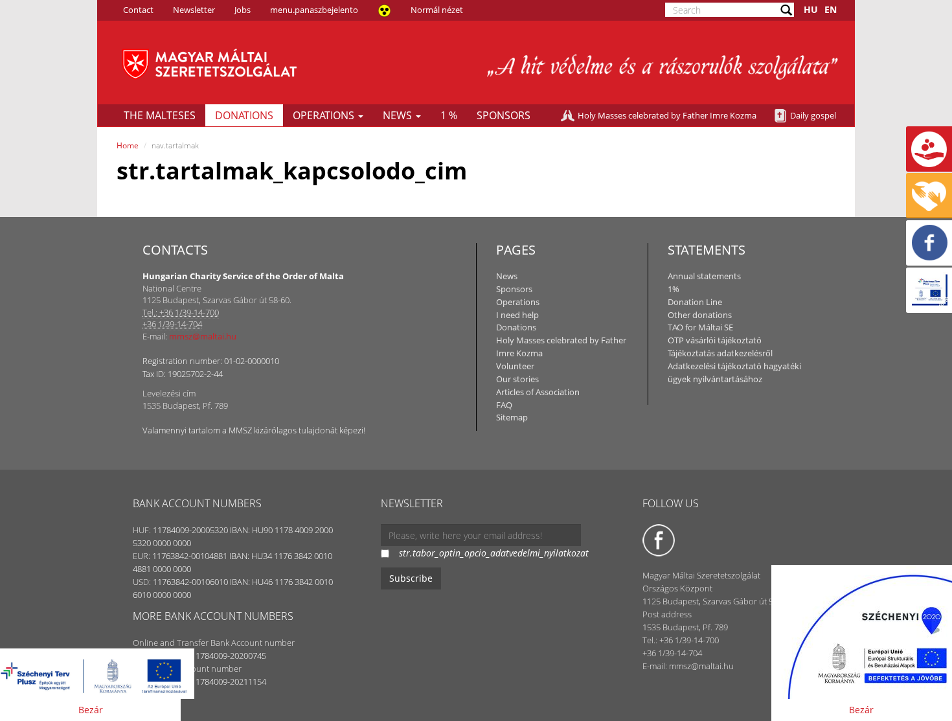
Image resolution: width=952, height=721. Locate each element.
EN (830, 9)
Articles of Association (538, 392)
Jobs (242, 10)
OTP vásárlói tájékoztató (715, 340)
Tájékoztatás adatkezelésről (720, 353)
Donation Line (695, 302)
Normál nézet (437, 10)
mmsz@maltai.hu (202, 336)
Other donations (700, 315)
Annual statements (704, 276)
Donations (244, 115)
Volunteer (515, 366)
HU (811, 9)
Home (128, 145)
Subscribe (411, 578)
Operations (325, 115)
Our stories (517, 379)
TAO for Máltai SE (700, 327)
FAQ (504, 405)
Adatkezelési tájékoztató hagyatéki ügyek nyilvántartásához (734, 372)
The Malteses (160, 115)
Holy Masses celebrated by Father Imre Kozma (667, 115)
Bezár (90, 710)
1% (673, 289)
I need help (517, 315)
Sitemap (512, 417)
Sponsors (503, 115)
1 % (448, 115)
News (398, 115)
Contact (138, 10)
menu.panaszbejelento (314, 10)
